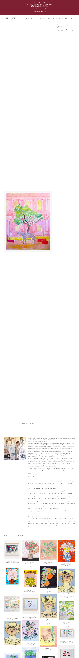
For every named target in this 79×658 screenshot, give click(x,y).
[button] (29, 18)
